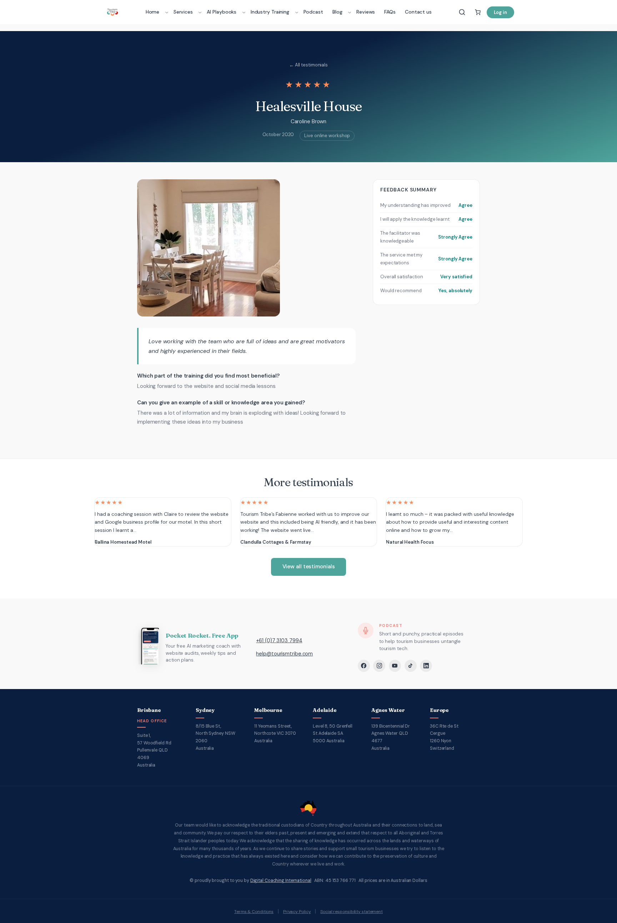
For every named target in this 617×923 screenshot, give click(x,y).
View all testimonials (308, 566)
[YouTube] (395, 666)
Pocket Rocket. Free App (202, 635)
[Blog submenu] (349, 12)
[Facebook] (364, 666)
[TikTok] (411, 666)
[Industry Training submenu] (297, 12)
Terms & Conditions (254, 911)
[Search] (462, 12)
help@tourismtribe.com (284, 653)
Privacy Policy (297, 911)
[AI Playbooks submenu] (244, 12)
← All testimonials (308, 65)
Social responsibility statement (351, 911)
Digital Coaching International (280, 880)
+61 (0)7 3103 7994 (279, 640)
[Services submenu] (200, 12)
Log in (500, 12)
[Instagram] (379, 666)
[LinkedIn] (426, 666)
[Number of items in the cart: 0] (478, 12)
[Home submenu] (167, 12)
